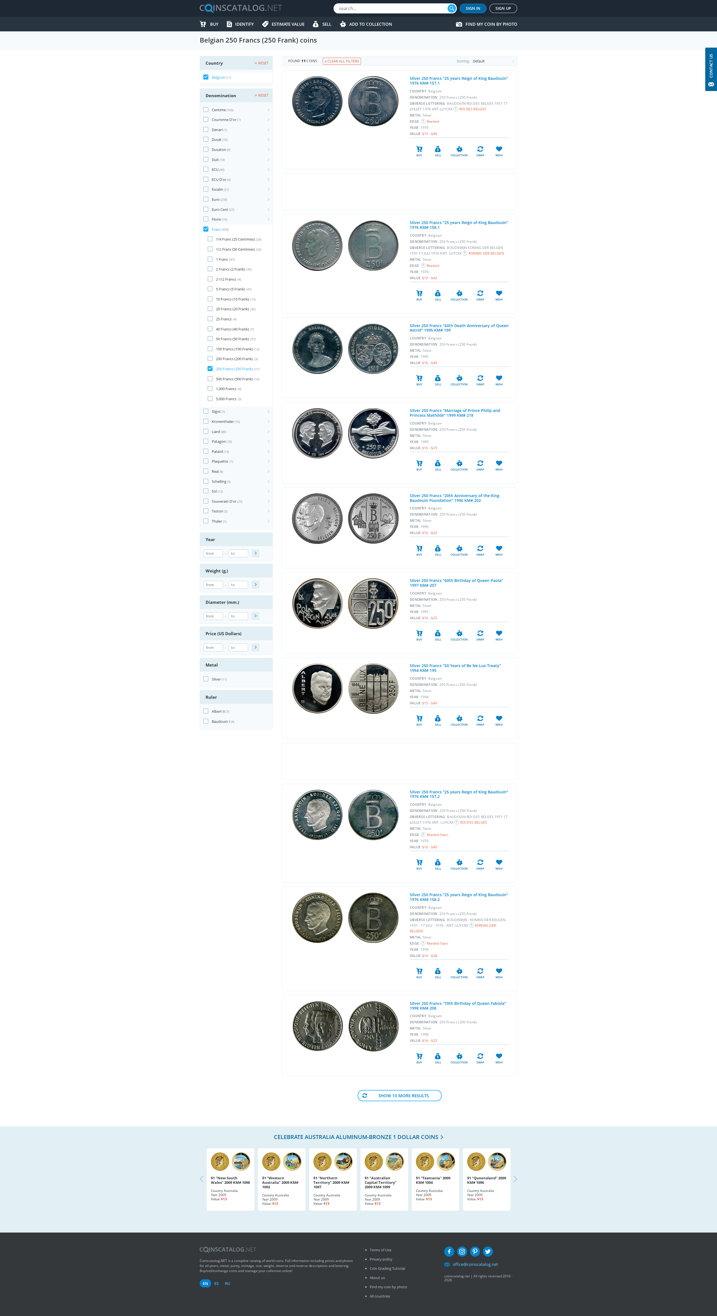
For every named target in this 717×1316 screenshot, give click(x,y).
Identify (244, 24)
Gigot (216, 411)
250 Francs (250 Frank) (234, 368)
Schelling (219, 481)
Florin (216, 219)
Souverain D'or (224, 501)
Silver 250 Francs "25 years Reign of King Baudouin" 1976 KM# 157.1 (459, 81)
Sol (214, 491)
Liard (216, 431)
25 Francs (224, 319)
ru (227, 1283)
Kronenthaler (223, 421)
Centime (219, 109)
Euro (216, 199)
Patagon (219, 441)
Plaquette (220, 461)
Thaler (217, 521)
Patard (217, 451)
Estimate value (288, 24)
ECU (215, 169)
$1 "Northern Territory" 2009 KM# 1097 (331, 1182)
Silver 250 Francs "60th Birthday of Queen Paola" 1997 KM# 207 (456, 583)
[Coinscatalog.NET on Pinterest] (475, 1252)
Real (215, 471)
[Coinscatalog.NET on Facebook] (449, 1252)
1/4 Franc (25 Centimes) (235, 239)
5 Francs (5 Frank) (230, 289)
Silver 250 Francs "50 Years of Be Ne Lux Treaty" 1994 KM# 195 (455, 668)
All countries (380, 1296)
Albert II (218, 711)
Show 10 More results (403, 1095)
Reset (263, 63)
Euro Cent (220, 209)
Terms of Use (380, 1249)
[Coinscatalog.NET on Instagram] (462, 1252)
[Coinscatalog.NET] (240, 8)
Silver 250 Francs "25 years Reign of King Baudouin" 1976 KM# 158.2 (459, 897)
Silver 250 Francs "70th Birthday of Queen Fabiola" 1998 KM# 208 (458, 1006)
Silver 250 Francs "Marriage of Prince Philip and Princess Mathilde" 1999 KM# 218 (455, 413)
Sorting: (463, 61)
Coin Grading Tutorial (387, 1268)
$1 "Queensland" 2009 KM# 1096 (486, 1180)
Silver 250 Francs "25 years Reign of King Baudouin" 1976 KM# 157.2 (459, 794)
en (205, 1283)
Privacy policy (381, 1259)
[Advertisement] (400, 191)
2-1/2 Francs (226, 279)
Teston (217, 511)
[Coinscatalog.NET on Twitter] (488, 1252)
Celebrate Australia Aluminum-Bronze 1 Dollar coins (356, 1137)
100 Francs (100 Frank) (234, 348)
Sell (326, 24)
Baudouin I (221, 721)
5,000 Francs (226, 398)
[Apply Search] (255, 553)
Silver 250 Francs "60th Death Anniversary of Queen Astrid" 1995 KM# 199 (459, 328)
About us (377, 1277)
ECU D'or (219, 179)
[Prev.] (206, 1179)
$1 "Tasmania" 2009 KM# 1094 (433, 1180)
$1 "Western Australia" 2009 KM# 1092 (280, 1182)
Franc (216, 229)
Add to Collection (370, 24)
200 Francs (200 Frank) (234, 358)
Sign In (473, 8)
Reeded (433, 121)
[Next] (510, 1179)
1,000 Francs (226, 388)
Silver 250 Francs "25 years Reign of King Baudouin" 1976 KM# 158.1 (459, 225)
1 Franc (222, 259)
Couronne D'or (224, 119)
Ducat (217, 139)
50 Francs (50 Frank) (232, 338)
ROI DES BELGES (472, 109)
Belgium (218, 77)
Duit (215, 159)
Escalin (217, 189)
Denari (217, 129)
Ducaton (219, 149)
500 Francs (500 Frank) (234, 378)
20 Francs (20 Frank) (232, 308)
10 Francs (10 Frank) (232, 299)
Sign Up (503, 8)
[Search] (452, 8)
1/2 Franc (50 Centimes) (235, 249)
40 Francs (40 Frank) (232, 329)
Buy (214, 24)
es (216, 1283)
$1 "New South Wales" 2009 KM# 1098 (230, 1180)
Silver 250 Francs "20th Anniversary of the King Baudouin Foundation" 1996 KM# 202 (454, 498)
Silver (216, 679)
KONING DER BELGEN (486, 253)
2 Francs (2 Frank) (230, 269)
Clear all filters (343, 61)
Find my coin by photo (491, 24)
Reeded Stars (438, 834)
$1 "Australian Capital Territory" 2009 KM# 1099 (381, 1182)
